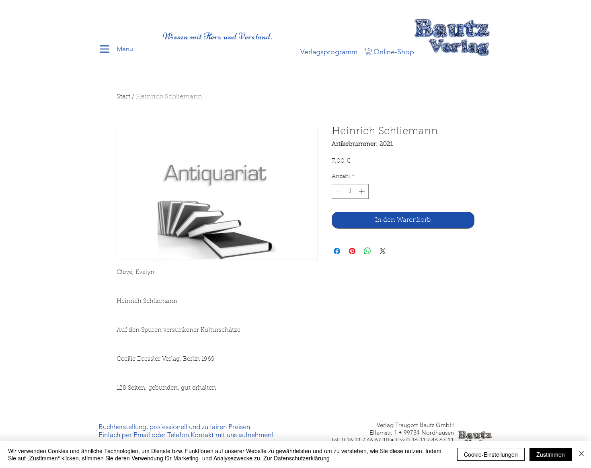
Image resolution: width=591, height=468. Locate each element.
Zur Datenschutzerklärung (296, 458)
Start (123, 97)
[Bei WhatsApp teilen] (367, 251)
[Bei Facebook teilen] (337, 251)
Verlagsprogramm (328, 51)
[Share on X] (383, 251)
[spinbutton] (350, 191)
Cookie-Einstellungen (491, 454)
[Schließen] (581, 454)
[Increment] (362, 191)
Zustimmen (550, 454)
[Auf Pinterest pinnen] (352, 251)
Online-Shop (393, 51)
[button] (368, 51)
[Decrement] (338, 191)
